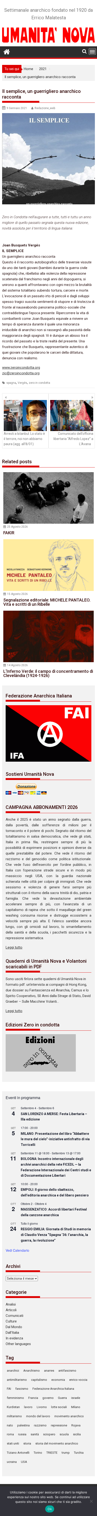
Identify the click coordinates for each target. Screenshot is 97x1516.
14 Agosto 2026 (17, 665)
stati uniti (13, 1443)
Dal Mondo (14, 1327)
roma (10, 1434)
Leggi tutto (14, 947)
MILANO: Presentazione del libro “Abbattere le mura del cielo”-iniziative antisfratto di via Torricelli (55, 1139)
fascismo (21, 1388)
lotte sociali (59, 1407)
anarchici (13, 1370)
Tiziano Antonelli (18, 1452)
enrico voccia (78, 1379)
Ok (50, 1509)
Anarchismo (31, 1370)
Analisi (11, 1304)
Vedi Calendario (17, 1250)
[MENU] (92, 51)
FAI (9, 1388)
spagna (11, 382)
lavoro (28, 1407)
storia (27, 1443)
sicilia (77, 1434)
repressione (59, 1425)
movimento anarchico (69, 1416)
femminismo (15, 1398)
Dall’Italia (12, 1332)
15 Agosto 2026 (17, 594)
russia (22, 1434)
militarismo (14, 1416)
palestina (23, 1425)
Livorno (42, 1407)
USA (24, 1462)
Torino (38, 1452)
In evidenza (14, 1338)
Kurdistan (13, 1407)
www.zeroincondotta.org (21, 367)
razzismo (40, 1425)
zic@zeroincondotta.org (21, 373)
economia (58, 1379)
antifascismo (67, 1370)
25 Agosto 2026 (17, 526)
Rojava (76, 1425)
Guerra (62, 1398)
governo (48, 1398)
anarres (49, 1370)
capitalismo (39, 1379)
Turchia (79, 1452)
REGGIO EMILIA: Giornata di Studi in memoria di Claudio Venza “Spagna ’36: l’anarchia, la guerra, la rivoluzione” (56, 1234)
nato (10, 1425)
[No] (91, 1501)
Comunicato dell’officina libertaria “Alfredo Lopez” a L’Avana (73, 439)
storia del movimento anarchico (56, 1443)
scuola (64, 1434)
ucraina (12, 1462)
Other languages (18, 1344)
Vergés (22, 382)
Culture (11, 1321)
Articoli (11, 1310)
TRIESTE (51, 1452)
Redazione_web (45, 108)
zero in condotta (39, 382)
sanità (35, 1434)
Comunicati (14, 1316)
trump (66, 1452)
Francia (33, 1398)
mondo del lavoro (38, 1416)
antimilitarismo (17, 1379)
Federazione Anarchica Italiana (53, 1388)
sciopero (49, 1434)
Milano (75, 1407)
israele (75, 1398)
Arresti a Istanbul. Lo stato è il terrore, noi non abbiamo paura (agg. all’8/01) (24, 439)
